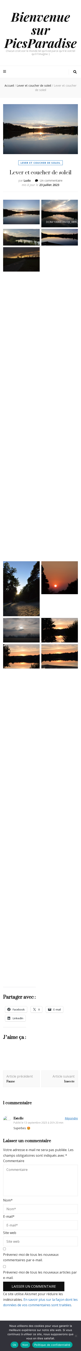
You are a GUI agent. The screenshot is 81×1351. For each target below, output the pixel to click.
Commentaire (13, 1161)
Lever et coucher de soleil (40, 162)
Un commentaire (51, 180)
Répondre (71, 1118)
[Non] (76, 1336)
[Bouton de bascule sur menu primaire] (5, 71)
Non (25, 1344)
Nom (8, 1200)
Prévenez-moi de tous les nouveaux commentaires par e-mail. (31, 1257)
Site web (9, 1232)
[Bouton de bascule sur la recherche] (75, 72)
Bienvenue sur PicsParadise (40, 29)
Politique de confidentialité (52, 1344)
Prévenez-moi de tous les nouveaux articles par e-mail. (40, 1275)
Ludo (27, 180)
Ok (14, 1344)
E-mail (9, 1216)
